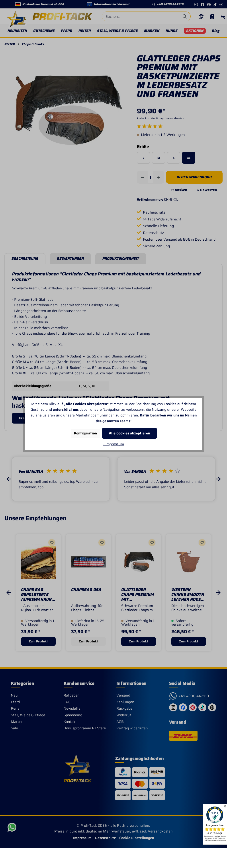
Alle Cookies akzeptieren (129, 433)
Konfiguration (85, 433)
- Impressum (113, 444)
